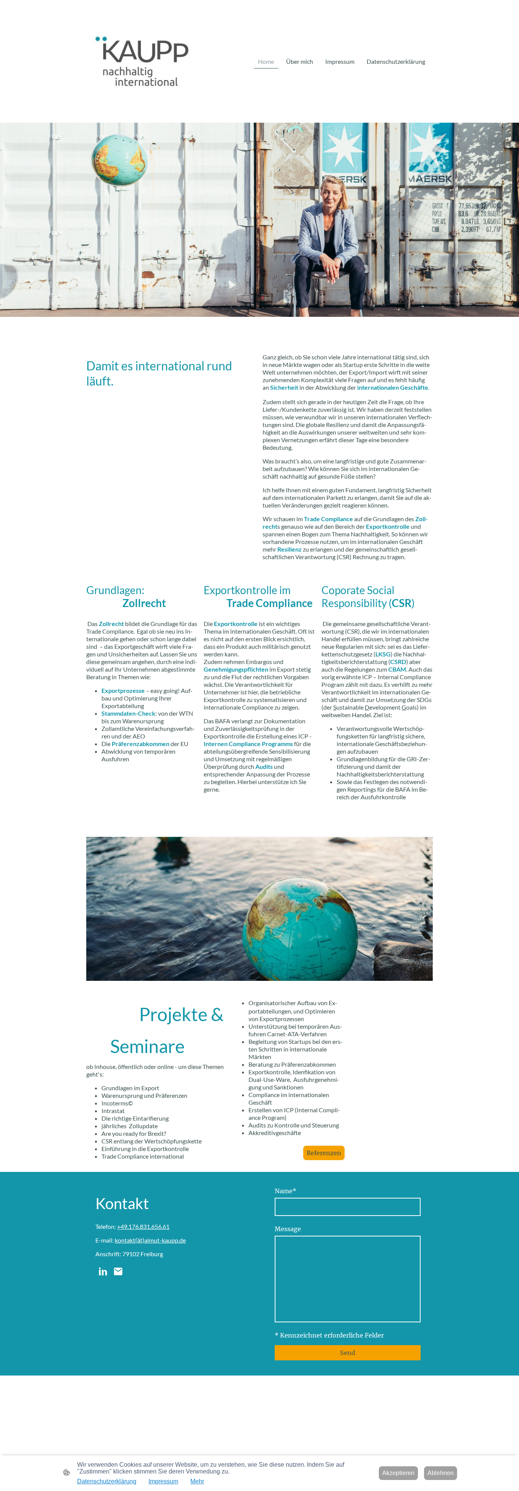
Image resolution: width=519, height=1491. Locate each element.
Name (285, 1191)
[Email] (118, 1271)
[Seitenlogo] (142, 61)
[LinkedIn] (103, 1271)
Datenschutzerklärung (106, 1481)
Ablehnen (440, 1473)
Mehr (197, 1481)
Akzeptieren (398, 1473)
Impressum (163, 1481)
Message (288, 1229)
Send (347, 1353)
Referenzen (324, 1153)
